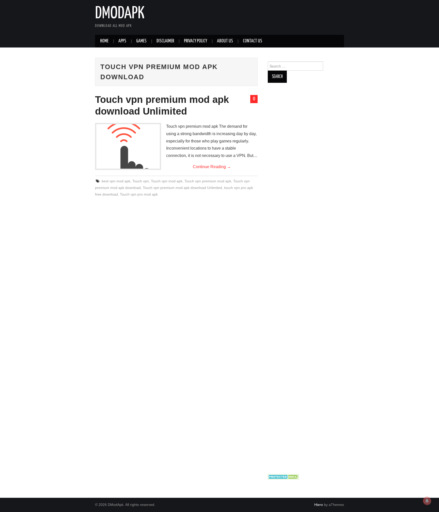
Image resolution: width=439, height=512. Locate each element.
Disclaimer (165, 41)
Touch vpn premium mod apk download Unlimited (182, 188)
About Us (225, 41)
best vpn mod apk (116, 181)
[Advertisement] (306, 278)
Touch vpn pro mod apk (139, 194)
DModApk (120, 14)
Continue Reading (212, 167)
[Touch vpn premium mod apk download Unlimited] (128, 146)
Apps (122, 41)
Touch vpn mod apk (166, 181)
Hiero (318, 505)
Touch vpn (140, 181)
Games (141, 41)
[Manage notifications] (427, 501)
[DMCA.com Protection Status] (283, 476)
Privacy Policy (195, 41)
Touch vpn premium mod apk (207, 181)
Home (104, 41)
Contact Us (252, 41)
